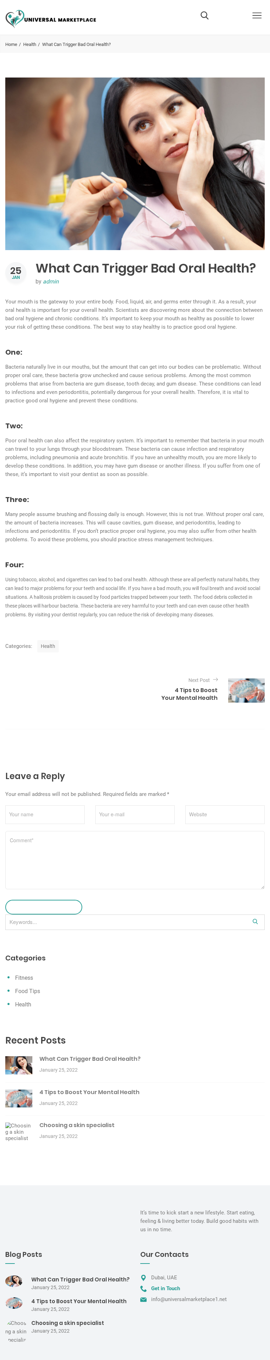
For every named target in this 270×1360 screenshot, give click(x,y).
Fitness (24, 977)
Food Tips (27, 991)
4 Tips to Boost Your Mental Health (89, 1092)
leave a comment (40, 907)
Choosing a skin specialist (77, 1125)
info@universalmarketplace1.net (189, 1299)
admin (51, 281)
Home (11, 44)
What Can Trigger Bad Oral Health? (90, 1059)
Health (29, 44)
